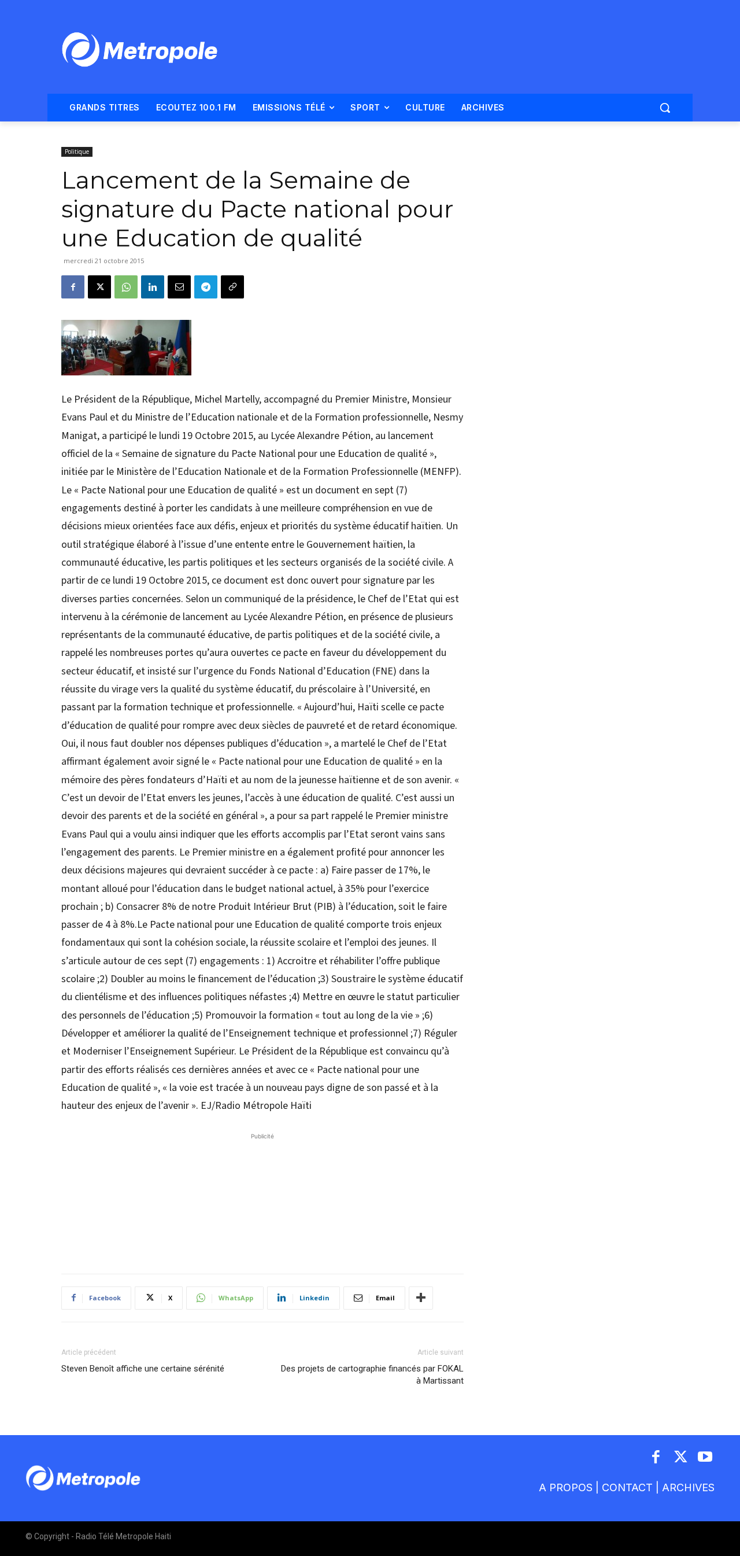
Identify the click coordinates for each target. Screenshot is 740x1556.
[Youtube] (705, 1457)
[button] (665, 107)
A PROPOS (566, 1487)
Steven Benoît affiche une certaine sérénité (142, 1368)
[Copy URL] (232, 286)
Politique (77, 152)
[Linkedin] (152, 286)
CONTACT (627, 1487)
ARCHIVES (688, 1487)
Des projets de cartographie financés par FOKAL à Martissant (372, 1374)
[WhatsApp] (126, 286)
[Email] (179, 286)
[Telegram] (205, 286)
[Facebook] (72, 286)
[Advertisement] (262, 1197)
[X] (99, 286)
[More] (421, 1298)
